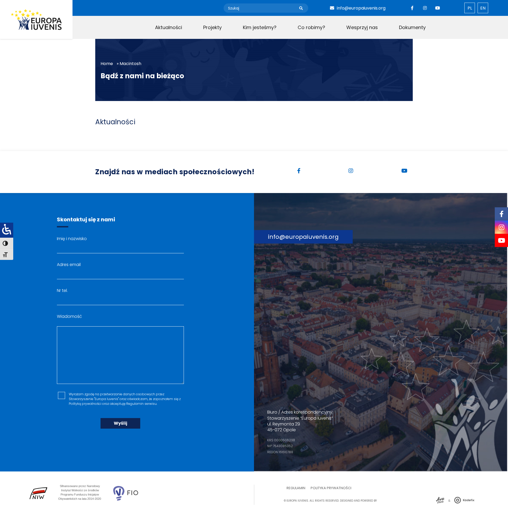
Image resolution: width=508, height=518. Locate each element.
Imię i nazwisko (72, 239)
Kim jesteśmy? (259, 27)
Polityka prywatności (331, 488)
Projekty (212, 27)
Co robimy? (311, 27)
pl (470, 8)
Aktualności (168, 27)
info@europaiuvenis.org (361, 8)
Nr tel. (62, 290)
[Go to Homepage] (36, 19)
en (483, 8)
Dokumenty (412, 27)
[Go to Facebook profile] (412, 8)
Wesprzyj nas (362, 27)
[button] (301, 8)
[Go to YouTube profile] (438, 8)
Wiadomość (69, 316)
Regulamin (296, 488)
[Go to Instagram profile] (425, 8)
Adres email (69, 265)
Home (107, 64)
